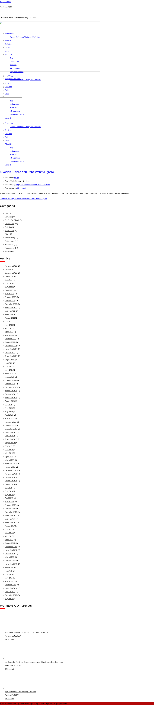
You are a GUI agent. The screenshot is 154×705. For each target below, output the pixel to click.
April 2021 (9, 373)
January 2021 (10, 384)
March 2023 (9, 294)
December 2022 (11, 304)
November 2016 (11, 550)
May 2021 (9, 370)
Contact (8, 75)
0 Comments (21, 188)
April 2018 (9, 498)
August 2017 (10, 526)
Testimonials (14, 61)
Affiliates (13, 65)
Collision (8, 87)
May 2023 (9, 287)
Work (48, 185)
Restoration (31, 185)
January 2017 (10, 543)
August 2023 (10, 276)
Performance (9, 34)
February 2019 (10, 463)
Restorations (41, 185)
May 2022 (9, 328)
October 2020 (10, 394)
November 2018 (11, 474)
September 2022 (11, 314)
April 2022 (9, 332)
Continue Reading (23, 199)
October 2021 (10, 353)
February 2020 (10, 422)
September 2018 (11, 481)
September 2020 (11, 398)
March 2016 (9, 557)
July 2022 (8, 321)
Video (7, 94)
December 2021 (11, 346)
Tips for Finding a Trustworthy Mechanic (20, 692)
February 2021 (10, 380)
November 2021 (11, 349)
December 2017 (11, 512)
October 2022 (10, 311)
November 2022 (11, 308)
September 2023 (11, 273)
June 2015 (9, 574)
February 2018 (10, 505)
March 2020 (9, 418)
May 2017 (9, 536)
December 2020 (11, 387)
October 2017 (10, 519)
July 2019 (8, 446)
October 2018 (10, 477)
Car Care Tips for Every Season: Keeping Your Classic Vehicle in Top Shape (34, 662)
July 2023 (8, 280)
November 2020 (11, 391)
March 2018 (9, 502)
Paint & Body (10, 237)
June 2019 (9, 450)
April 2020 (9, 415)
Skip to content (5, 2)
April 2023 (9, 290)
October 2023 (10, 269)
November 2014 (11, 588)
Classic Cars (9, 224)
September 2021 (11, 356)
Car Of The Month (12, 220)
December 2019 (11, 429)
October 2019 (10, 436)
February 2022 (10, 339)
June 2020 (9, 408)
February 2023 (10, 297)
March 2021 (9, 377)
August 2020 (10, 401)
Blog (11, 58)
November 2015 (11, 564)
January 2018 (10, 509)
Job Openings (15, 68)
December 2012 (11, 595)
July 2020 (8, 405)
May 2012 (9, 599)
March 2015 (9, 581)
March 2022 (9, 335)
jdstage (16, 178)
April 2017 (9, 540)
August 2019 (10, 443)
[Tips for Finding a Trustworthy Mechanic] (14, 688)
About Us (8, 54)
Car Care (23, 185)
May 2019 (9, 453)
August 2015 (10, 567)
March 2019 (9, 460)
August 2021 (10, 360)
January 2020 (10, 425)
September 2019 (11, 439)
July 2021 (8, 363)
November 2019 (11, 432)
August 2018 (10, 484)
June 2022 (9, 325)
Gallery (7, 90)
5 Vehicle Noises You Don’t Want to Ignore (27, 172)
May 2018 (9, 495)
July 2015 (8, 571)
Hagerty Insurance (16, 72)
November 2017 (11, 515)
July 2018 (8, 488)
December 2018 (11, 470)
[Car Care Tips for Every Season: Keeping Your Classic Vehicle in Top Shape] (14, 658)
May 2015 (9, 578)
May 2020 (9, 412)
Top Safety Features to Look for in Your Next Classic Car (26, 632)
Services (8, 83)
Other (7, 234)
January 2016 (10, 560)
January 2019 (10, 467)
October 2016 (10, 554)
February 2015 (10, 585)
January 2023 (10, 301)
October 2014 (10, 592)
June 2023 (9, 283)
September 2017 (11, 522)
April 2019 (9, 457)
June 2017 (9, 533)
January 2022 (10, 342)
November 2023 (11, 266)
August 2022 (10, 318)
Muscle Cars (9, 231)
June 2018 (9, 491)
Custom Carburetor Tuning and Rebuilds (25, 80)
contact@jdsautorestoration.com (12, 12)
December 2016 (11, 547)
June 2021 (9, 366)
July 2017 (8, 529)
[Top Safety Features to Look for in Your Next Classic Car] (14, 629)
